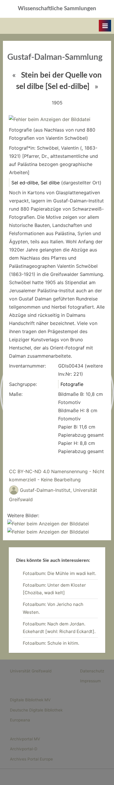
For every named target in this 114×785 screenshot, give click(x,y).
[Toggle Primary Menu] (105, 26)
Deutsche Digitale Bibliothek (36, 710)
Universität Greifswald (30, 671)
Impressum (90, 681)
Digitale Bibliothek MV (30, 699)
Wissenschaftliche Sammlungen (57, 8)
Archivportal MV (25, 739)
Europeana (20, 720)
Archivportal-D (23, 748)
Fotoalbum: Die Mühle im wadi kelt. (59, 573)
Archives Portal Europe (31, 759)
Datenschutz (92, 671)
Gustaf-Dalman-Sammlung (55, 57)
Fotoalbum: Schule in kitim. (51, 643)
